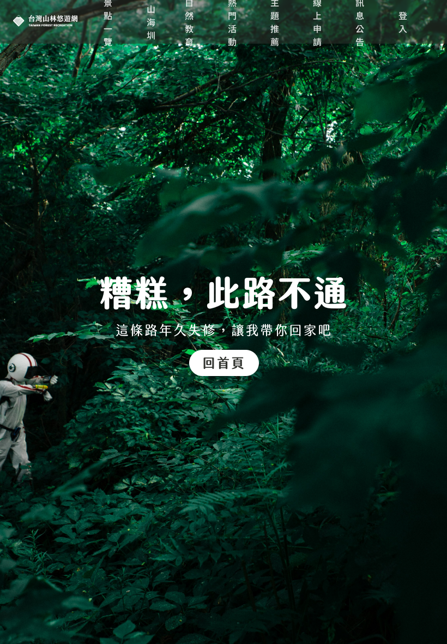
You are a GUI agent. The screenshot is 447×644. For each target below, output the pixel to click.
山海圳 (151, 21)
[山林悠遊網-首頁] (224, 328)
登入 (403, 22)
